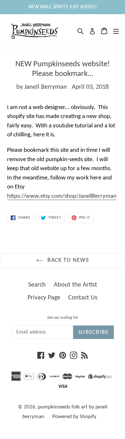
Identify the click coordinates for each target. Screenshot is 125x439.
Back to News (67, 260)
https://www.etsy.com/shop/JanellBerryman (61, 196)
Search (37, 285)
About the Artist (75, 285)
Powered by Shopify (74, 416)
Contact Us (82, 298)
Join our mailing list (62, 318)
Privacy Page (44, 298)
